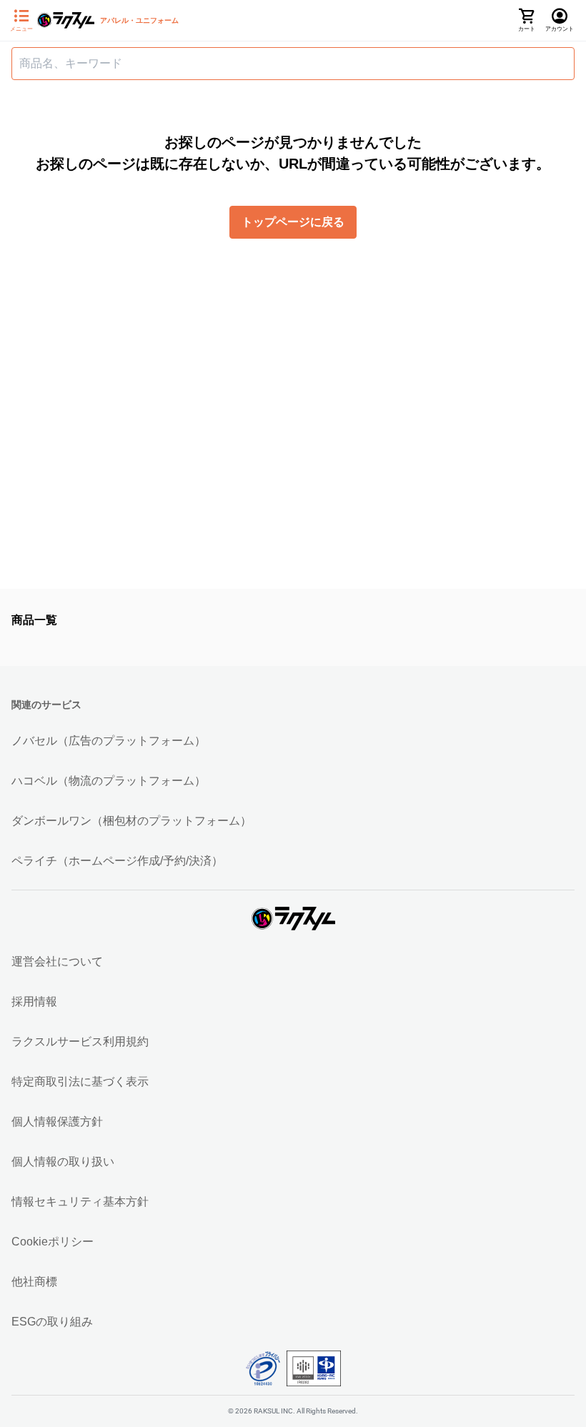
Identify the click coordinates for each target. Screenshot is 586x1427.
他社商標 (34, 1282)
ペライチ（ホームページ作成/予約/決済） (117, 861)
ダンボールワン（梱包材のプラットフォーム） (131, 821)
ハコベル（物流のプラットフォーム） (108, 781)
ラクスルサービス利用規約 (80, 1041)
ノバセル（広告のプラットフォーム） (108, 741)
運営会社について (57, 961)
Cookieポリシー (52, 1241)
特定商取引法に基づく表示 (80, 1081)
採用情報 (34, 1001)
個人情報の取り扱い (62, 1161)
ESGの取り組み (52, 1322)
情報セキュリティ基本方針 (80, 1201)
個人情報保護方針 (57, 1121)
